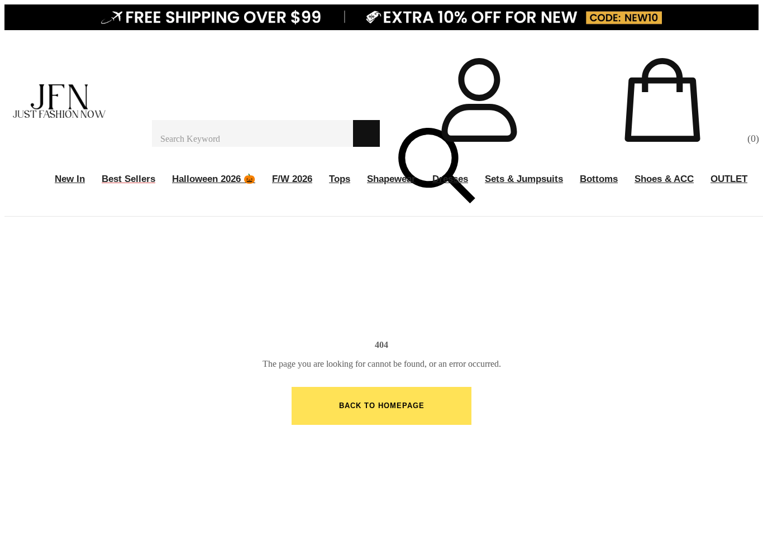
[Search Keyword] (252, 133)
